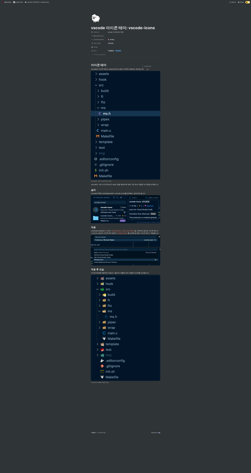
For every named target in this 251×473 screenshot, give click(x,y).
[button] (6, 2)
